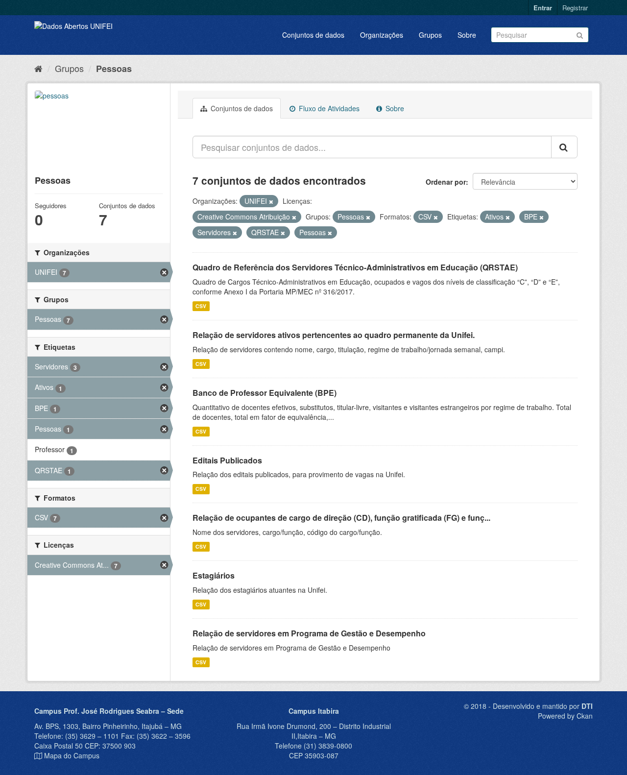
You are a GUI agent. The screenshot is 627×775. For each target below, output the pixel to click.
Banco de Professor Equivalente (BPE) (265, 392)
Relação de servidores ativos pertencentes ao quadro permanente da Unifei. (334, 334)
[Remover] (271, 201)
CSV (200, 306)
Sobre (467, 35)
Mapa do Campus (71, 755)
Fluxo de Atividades (328, 108)
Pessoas (114, 68)
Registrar (575, 7)
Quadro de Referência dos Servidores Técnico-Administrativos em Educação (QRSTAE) (355, 267)
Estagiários (214, 575)
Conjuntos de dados (313, 35)
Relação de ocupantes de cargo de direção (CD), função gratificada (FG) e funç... (341, 517)
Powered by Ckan (565, 716)
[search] (564, 147)
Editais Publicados (227, 460)
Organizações (381, 35)
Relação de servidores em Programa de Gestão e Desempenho (309, 633)
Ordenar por (446, 182)
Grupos (430, 35)
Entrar (542, 7)
